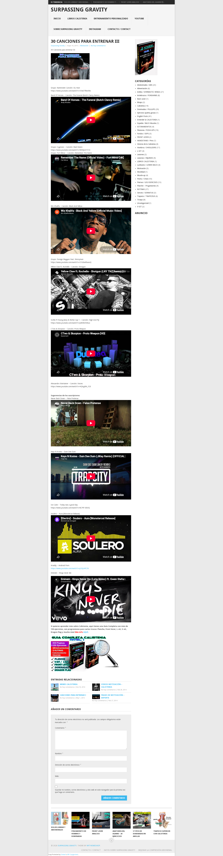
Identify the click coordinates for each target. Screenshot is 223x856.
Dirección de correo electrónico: (68, 765)
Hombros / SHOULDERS (146, 148)
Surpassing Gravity (79, 9)
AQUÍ (85, 632)
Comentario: (60, 728)
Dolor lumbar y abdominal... (77, 2)
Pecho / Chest (142, 179)
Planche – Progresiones (146, 186)
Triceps (140, 200)
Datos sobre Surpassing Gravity (119, 850)
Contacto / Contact (119, 29)
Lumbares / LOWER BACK (147, 165)
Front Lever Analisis (130, 2)
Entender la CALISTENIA (147, 120)
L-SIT (139, 151)
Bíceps (139, 102)
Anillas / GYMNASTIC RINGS (148, 92)
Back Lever (141, 99)
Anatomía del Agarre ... (153, 2)
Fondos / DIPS (143, 134)
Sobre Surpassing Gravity (68, 29)
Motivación (84, 46)
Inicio (57, 18)
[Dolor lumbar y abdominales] (60, 818)
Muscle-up (141, 175)
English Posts (142, 116)
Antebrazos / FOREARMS (147, 95)
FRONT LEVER (143, 137)
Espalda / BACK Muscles (146, 123)
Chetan (63, 854)
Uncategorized (143, 203)
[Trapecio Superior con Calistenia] (162, 820)
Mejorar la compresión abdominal (155, 850)
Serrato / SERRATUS (145, 193)
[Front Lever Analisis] (101, 820)
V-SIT (139, 207)
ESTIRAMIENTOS (144, 127)
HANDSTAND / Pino (145, 141)
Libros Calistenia (77, 18)
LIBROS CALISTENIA (145, 161)
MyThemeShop (93, 846)
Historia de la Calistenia (146, 144)
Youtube (139, 18)
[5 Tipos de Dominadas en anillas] (142, 820)
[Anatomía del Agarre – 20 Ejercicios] (122, 820)
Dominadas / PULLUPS (146, 109)
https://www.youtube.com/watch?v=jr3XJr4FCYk (70, 568)
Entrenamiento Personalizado (111, 18)
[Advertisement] (153, 254)
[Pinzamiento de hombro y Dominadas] (80, 820)
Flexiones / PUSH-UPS (146, 130)
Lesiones (140, 154)
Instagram (95, 29)
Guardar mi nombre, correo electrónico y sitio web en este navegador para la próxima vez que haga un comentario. (90, 791)
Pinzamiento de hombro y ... (105, 2)
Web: (57, 776)
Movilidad (141, 172)
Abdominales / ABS (144, 85)
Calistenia (141, 106)
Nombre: (59, 753)
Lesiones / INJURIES (145, 158)
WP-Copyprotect (72, 854)
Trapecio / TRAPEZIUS (146, 196)
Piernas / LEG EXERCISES (147, 182)
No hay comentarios (98, 46)
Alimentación (142, 88)
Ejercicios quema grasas (146, 113)
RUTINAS (141, 189)
